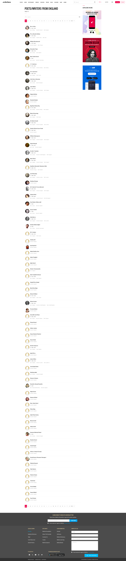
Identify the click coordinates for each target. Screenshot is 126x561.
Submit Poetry (31, 542)
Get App (117, 2)
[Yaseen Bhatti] (27, 493)
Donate (122, 2)
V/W (72, 20)
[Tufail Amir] (27, 482)
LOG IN (106, 2)
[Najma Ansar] (27, 393)
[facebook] (29, 555)
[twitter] (32, 555)
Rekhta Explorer (46, 542)
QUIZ (61, 2)
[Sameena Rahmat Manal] (27, 433)
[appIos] (60, 555)
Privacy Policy (67, 523)
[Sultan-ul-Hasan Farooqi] (27, 453)
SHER (25, 2)
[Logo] (6, 2)
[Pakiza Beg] (27, 410)
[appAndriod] (52, 555)
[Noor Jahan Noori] (27, 404)
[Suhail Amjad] (27, 447)
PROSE (47, 2)
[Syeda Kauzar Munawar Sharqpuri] (27, 458)
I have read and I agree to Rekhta (59, 523)
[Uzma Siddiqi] (27, 488)
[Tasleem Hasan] (27, 476)
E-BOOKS (42, 2)
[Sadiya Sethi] (27, 428)
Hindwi (58, 531)
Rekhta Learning (60, 539)
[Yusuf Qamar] (27, 499)
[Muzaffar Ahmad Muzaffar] (27, 385)
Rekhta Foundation (46, 531)
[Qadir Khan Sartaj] (27, 416)
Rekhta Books (60, 542)
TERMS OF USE (38, 559)
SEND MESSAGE (92, 555)
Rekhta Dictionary (61, 537)
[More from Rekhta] (112, 2)
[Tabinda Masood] (27, 464)
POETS (21, 2)
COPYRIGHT (44, 559)
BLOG (51, 2)
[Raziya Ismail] (27, 422)
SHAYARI (56, 2)
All (26, 20)
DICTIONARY (31, 2)
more (65, 2)
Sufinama (59, 534)
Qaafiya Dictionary (32, 534)
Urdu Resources (31, 539)
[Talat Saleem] (27, 470)
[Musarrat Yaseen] (27, 379)
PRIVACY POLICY (31, 559)
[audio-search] (95, 2)
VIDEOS (37, 2)
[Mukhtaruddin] (27, 373)
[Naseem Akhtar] (27, 398)
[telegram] (42, 555)
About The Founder (46, 534)
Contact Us (45, 537)
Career (44, 539)
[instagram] (39, 555)
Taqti (29, 537)
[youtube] (36, 555)
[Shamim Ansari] (27, 441)
